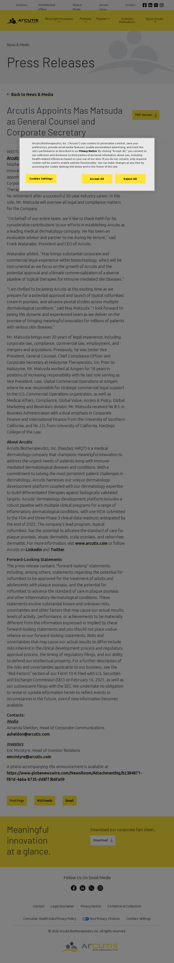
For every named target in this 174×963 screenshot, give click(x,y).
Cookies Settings (41, 178)
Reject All (130, 178)
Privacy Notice (88, 151)
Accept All (97, 178)
